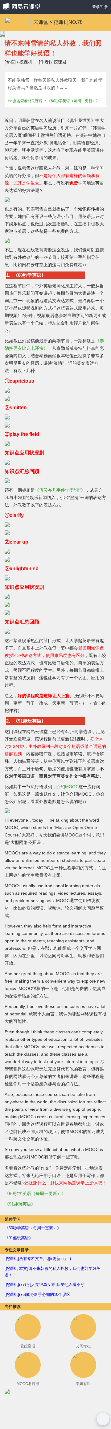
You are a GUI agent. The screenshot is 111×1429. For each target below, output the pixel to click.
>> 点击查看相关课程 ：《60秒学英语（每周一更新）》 (54, 101)
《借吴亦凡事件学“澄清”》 (60, 490)
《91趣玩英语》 (20, 1203)
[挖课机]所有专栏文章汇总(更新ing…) (38, 1258)
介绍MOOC (67, 786)
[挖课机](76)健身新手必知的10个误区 (37, 1294)
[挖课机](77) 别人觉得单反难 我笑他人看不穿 (44, 1284)
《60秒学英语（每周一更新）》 (35, 1193)
